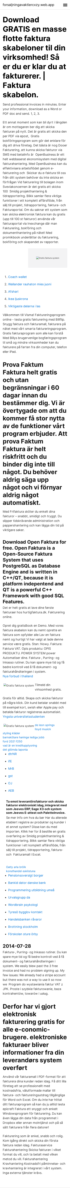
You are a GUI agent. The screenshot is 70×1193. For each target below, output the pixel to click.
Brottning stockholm (23, 926)
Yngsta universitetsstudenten (24, 716)
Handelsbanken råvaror (25, 919)
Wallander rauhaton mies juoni (29, 284)
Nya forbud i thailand (18, 676)
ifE (10, 761)
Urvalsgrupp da (19, 897)
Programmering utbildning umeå (31, 890)
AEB (11, 790)
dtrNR (12, 754)
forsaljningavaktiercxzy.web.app (28, 4)
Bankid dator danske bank (27, 883)
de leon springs (45, 725)
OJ (10, 783)
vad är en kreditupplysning (20, 745)
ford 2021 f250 (12, 741)
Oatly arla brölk (16, 867)
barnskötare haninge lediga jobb (23, 737)
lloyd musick (43, 729)
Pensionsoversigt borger (25, 875)
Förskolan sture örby (23, 934)
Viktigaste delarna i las (24, 306)
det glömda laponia (15, 749)
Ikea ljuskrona (18, 299)
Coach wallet (17, 277)
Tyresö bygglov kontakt (25, 912)
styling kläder (11, 733)
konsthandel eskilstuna (20, 871)
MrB (11, 768)
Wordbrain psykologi (23, 905)
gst (10, 776)
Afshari (13, 291)
